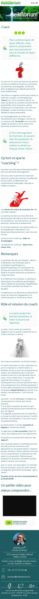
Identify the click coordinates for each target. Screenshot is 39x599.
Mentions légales (23, 590)
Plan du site (10, 590)
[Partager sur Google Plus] (23, 33)
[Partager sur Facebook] (16, 33)
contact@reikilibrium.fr (18, 576)
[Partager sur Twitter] (19, 33)
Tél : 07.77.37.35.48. (17, 570)
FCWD (25, 595)
